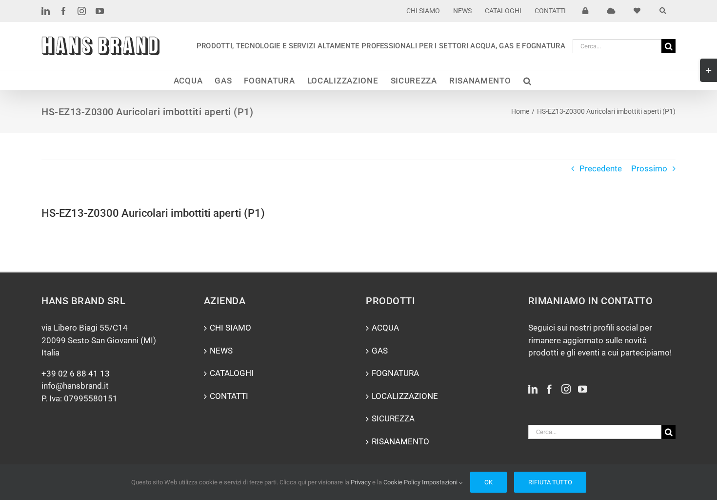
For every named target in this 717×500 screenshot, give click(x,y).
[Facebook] (549, 389)
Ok (488, 482)
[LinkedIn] (533, 389)
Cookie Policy (401, 482)
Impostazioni (440, 482)
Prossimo (649, 168)
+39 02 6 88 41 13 (75, 373)
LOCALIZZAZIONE (405, 396)
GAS (380, 350)
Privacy (361, 482)
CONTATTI (229, 396)
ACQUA (385, 328)
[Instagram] (566, 389)
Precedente (600, 168)
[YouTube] (582, 389)
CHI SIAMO (230, 328)
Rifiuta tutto (550, 482)
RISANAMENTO (400, 441)
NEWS (221, 350)
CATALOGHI (232, 373)
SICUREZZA (393, 418)
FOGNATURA (395, 373)
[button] (527, 80)
